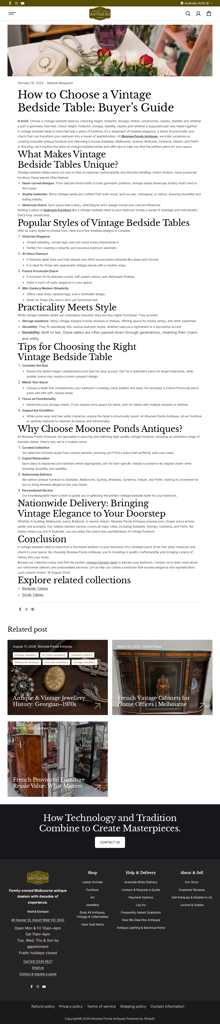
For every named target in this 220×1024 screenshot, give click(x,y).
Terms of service (101, 1006)
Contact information (167, 1006)
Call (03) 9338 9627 (37, 961)
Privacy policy (71, 1006)
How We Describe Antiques (141, 920)
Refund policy (43, 1006)
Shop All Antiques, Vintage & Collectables (92, 914)
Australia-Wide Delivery (140, 882)
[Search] (187, 13)
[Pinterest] (32, 609)
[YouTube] (22, 3)
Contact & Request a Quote (141, 890)
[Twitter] (26, 609)
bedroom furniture (57, 210)
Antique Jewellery (26, 655)
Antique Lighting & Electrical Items (141, 927)
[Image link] (38, 877)
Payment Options (141, 897)
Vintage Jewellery (84, 662)
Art (92, 897)
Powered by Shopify (140, 1018)
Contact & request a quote (38, 974)
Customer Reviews (192, 890)
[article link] (97, 706)
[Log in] (198, 13)
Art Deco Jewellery (54, 655)
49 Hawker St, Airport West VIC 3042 (37, 920)
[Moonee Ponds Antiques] (100, 13)
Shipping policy (133, 1006)
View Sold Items (92, 924)
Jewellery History (81, 655)
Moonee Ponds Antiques (140, 136)
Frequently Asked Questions (141, 912)
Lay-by (141, 905)
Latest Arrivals (92, 882)
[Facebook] (10, 3)
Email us (38, 967)
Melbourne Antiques (27, 662)
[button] (209, 13)
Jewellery (92, 905)
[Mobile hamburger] (12, 13)
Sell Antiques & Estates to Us (192, 897)
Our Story (192, 882)
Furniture (92, 890)
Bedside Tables (35, 588)
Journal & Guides (192, 905)
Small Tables (33, 595)
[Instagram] (16, 3)
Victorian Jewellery (56, 662)
